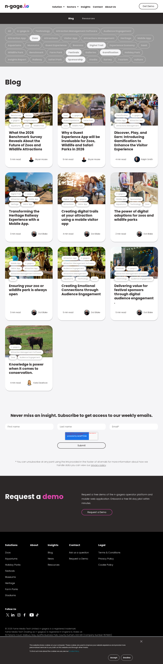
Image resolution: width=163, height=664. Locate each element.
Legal (101, 545)
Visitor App (70, 38)
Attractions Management (99, 38)
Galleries (90, 52)
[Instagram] (20, 616)
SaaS (144, 45)
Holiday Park (132, 52)
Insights (85, 6)
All (9, 31)
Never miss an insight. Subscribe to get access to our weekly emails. (82, 415)
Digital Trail (96, 45)
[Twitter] (8, 616)
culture (138, 59)
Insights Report (17, 59)
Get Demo (148, 6)
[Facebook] (26, 616)
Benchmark (36, 52)
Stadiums (10, 595)
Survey (108, 59)
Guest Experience (56, 45)
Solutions (11, 545)
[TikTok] (39, 616)
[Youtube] (33, 616)
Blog (71, 18)
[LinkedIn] (14, 616)
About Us (110, 6)
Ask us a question (79, 552)
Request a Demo (96, 512)
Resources (88, 18)
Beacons (78, 45)
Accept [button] (113, 657)
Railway (37, 59)
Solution (57, 6)
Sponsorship (75, 59)
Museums (33, 45)
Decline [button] (127, 657)
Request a (34, 496)
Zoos (35, 38)
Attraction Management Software (76, 31)
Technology (43, 31)
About (34, 545)
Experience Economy (122, 45)
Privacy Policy (106, 558)
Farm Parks (11, 589)
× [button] (141, 641)
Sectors (71, 6)
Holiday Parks (13, 564)
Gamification (110, 52)
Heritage (126, 38)
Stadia (93, 59)
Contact (98, 6)
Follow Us (10, 609)
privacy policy (98, 465)
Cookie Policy (105, 564)
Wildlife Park (15, 52)
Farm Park (56, 52)
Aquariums (14, 45)
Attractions (51, 38)
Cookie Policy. (74, 651)
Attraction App (17, 38)
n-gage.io (23, 31)
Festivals (74, 52)
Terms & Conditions (109, 552)
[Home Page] (17, 6)
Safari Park (55, 59)
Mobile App (144, 38)
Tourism (123, 59)
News (51, 558)
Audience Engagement (117, 31)
